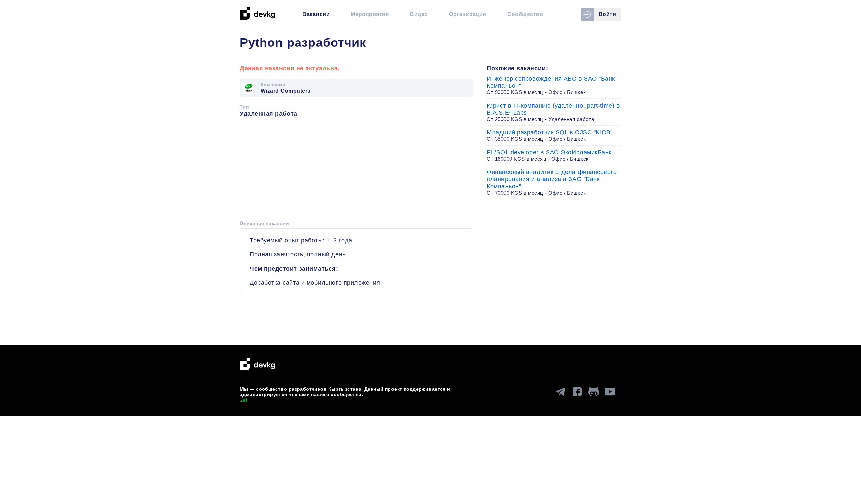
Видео (419, 14)
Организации (467, 14)
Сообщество (525, 14)
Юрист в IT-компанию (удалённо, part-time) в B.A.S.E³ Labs (553, 112)
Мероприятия (370, 14)
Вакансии (316, 14)
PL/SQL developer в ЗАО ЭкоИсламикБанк (549, 155)
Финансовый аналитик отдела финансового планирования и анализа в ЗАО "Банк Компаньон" (552, 182)
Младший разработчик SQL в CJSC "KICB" (550, 135)
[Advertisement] (356, 171)
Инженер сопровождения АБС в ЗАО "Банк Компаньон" (551, 85)
